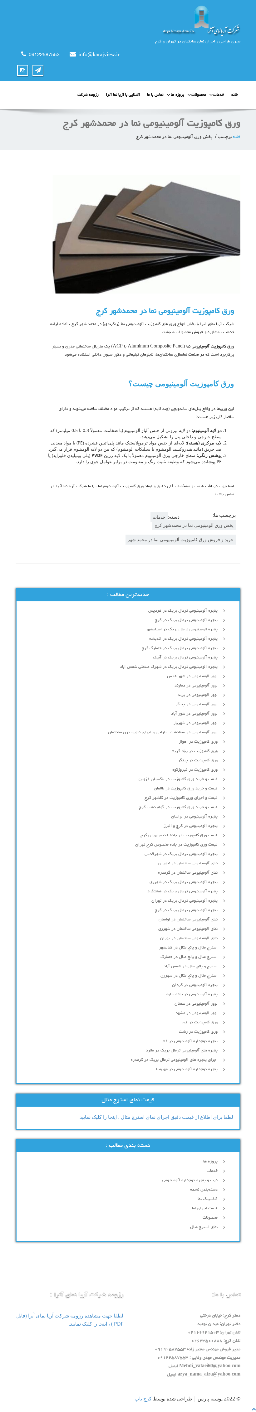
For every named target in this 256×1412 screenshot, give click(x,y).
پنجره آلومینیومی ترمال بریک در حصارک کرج (180, 648)
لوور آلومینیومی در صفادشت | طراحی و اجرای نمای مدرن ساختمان (163, 732)
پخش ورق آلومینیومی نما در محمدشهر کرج (194, 525)
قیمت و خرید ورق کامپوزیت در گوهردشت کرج (178, 807)
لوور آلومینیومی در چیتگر (196, 704)
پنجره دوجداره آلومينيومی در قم (190, 1041)
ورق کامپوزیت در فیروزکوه (195, 769)
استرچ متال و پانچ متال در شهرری (189, 975)
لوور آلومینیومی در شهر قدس (192, 676)
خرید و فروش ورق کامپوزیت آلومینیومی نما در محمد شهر (181, 539)
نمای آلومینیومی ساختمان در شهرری (188, 928)
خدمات (218, 95)
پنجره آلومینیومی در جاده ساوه (192, 994)
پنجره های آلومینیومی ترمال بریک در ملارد (182, 1050)
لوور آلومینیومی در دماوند (196, 685)
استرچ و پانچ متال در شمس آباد (191, 966)
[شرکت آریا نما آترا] (128, 20)
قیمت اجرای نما (205, 1208)
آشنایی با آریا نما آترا (123, 95)
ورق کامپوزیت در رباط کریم (195, 751)
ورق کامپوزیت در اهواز (198, 741)
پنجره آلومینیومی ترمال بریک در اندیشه (183, 638)
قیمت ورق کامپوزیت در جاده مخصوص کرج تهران (176, 844)
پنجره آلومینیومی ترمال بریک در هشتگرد (182, 891)
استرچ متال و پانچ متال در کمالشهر (188, 947)
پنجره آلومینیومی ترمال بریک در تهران (184, 900)
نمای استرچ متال (204, 1227)
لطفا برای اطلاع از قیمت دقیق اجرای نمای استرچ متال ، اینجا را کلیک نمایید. (155, 1117)
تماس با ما (155, 95)
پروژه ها (177, 95)
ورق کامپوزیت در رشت (198, 1031)
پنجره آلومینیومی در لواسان (194, 816)
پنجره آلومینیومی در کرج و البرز (191, 825)
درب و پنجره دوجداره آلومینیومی (190, 1180)
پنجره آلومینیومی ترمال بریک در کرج (186, 620)
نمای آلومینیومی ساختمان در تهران (189, 938)
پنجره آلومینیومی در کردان (195, 985)
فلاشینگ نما (208, 1198)
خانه (234, 95)
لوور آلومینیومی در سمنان (196, 1003)
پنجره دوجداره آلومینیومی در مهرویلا (187, 1069)
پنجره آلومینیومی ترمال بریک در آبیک (185, 657)
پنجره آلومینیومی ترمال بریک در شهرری (184, 882)
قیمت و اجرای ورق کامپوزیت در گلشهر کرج (181, 797)
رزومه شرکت (88, 95)
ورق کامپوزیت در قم (200, 1022)
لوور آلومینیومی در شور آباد (194, 713)
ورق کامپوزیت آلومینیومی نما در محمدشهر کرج (165, 311)
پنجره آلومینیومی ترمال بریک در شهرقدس (181, 854)
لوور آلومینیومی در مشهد (196, 1013)
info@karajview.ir (99, 55)
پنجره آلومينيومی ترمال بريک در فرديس (182, 610)
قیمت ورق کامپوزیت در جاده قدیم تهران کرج (179, 835)
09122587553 (44, 55)
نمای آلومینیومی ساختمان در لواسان (188, 919)
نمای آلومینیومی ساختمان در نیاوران (188, 863)
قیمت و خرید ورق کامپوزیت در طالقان (186, 788)
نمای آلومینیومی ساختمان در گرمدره (188, 872)
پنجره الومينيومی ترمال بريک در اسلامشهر (182, 629)
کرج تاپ (143, 1398)
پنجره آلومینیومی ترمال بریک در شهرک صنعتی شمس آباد (169, 666)
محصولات (198, 95)
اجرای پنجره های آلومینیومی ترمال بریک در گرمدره (174, 1059)
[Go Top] (254, 1409)
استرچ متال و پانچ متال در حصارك (189, 956)
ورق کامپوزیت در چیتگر (198, 760)
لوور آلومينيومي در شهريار (196, 723)
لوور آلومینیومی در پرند (198, 694)
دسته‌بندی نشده (204, 1189)
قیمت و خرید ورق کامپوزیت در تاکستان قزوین (178, 779)
